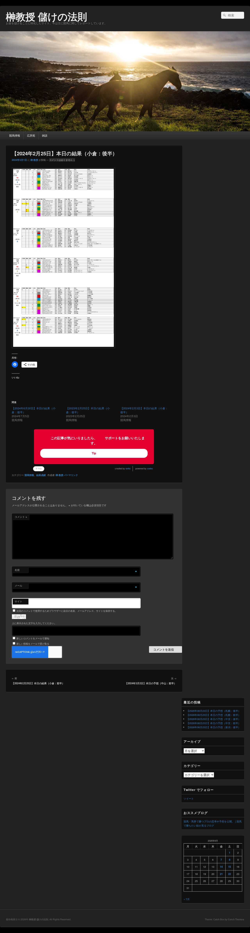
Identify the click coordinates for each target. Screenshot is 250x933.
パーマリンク (71, 475)
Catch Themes (236, 919)
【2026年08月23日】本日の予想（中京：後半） (214, 719)
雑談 (44, 135)
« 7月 (187, 899)
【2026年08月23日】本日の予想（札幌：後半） (214, 711)
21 (221, 874)
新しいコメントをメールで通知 (32, 638)
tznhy (128, 468)
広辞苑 (31, 135)
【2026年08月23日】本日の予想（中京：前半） (214, 723)
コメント (21, 517)
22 (229, 874)
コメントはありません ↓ (62, 160)
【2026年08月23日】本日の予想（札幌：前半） (214, 715)
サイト (18, 601)
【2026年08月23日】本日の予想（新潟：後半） (214, 727)
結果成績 (41, 475)
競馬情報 (14, 135)
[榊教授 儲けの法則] (125, 130)
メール (18, 585)
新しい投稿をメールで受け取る (32, 643)
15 (229, 867)
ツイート (189, 798)
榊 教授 (34, 160)
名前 (17, 570)
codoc (150, 468)
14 (221, 867)
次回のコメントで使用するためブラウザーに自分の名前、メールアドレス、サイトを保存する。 (66, 610)
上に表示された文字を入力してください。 (34, 623)
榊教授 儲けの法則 (46, 16)
